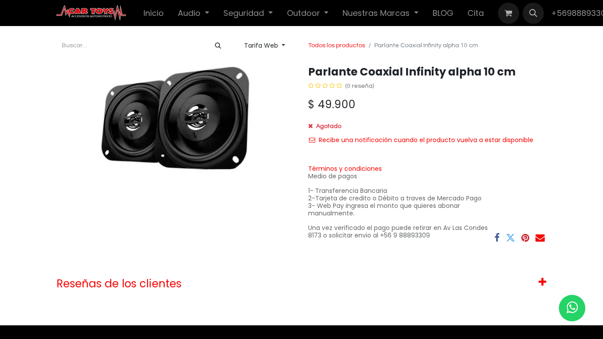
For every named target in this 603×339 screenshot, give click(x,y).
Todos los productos (336, 45)
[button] (533, 13)
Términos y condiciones (345, 168)
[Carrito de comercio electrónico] (508, 13)
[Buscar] (218, 46)
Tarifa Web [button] (262, 45)
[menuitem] (153, 13)
